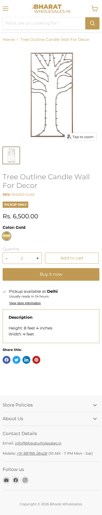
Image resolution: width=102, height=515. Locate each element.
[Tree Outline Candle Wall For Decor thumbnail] (11, 155)
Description (20, 317)
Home (9, 39)
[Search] (92, 23)
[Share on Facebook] (6, 360)
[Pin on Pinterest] (36, 360)
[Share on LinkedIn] (26, 360)
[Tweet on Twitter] (16, 360)
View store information (25, 303)
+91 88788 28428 (32, 453)
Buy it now (51, 274)
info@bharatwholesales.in (38, 443)
